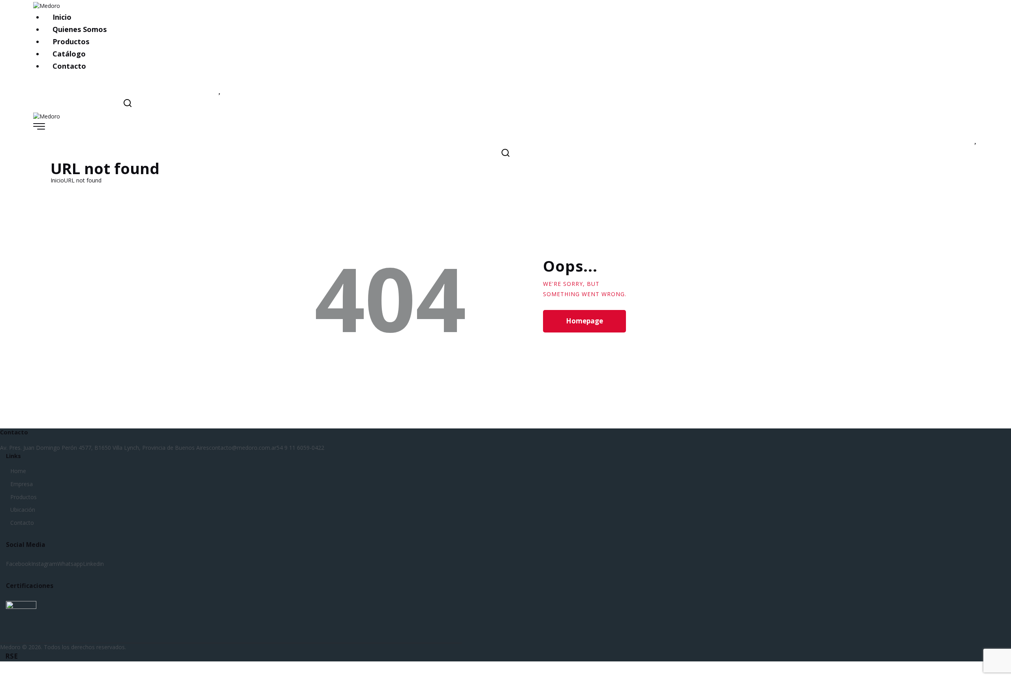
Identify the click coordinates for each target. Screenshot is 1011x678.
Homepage (584, 320)
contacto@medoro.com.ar (242, 447)
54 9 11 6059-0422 (300, 447)
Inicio (57, 180)
